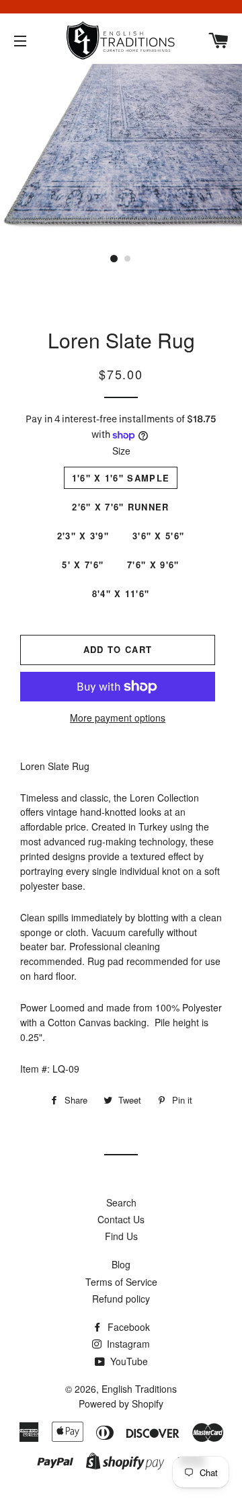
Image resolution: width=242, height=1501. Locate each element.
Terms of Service (121, 1281)
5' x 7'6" (83, 564)
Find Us (121, 1236)
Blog (121, 1264)
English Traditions (139, 1388)
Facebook (127, 1327)
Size (121, 450)
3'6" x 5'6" (158, 535)
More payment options (117, 717)
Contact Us (121, 1219)
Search (121, 1202)
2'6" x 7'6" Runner (120, 506)
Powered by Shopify (121, 1403)
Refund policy (121, 1298)
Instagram (127, 1343)
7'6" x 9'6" (153, 564)
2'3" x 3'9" (83, 535)
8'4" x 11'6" (121, 593)
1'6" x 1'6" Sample (120, 477)
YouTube (128, 1361)
